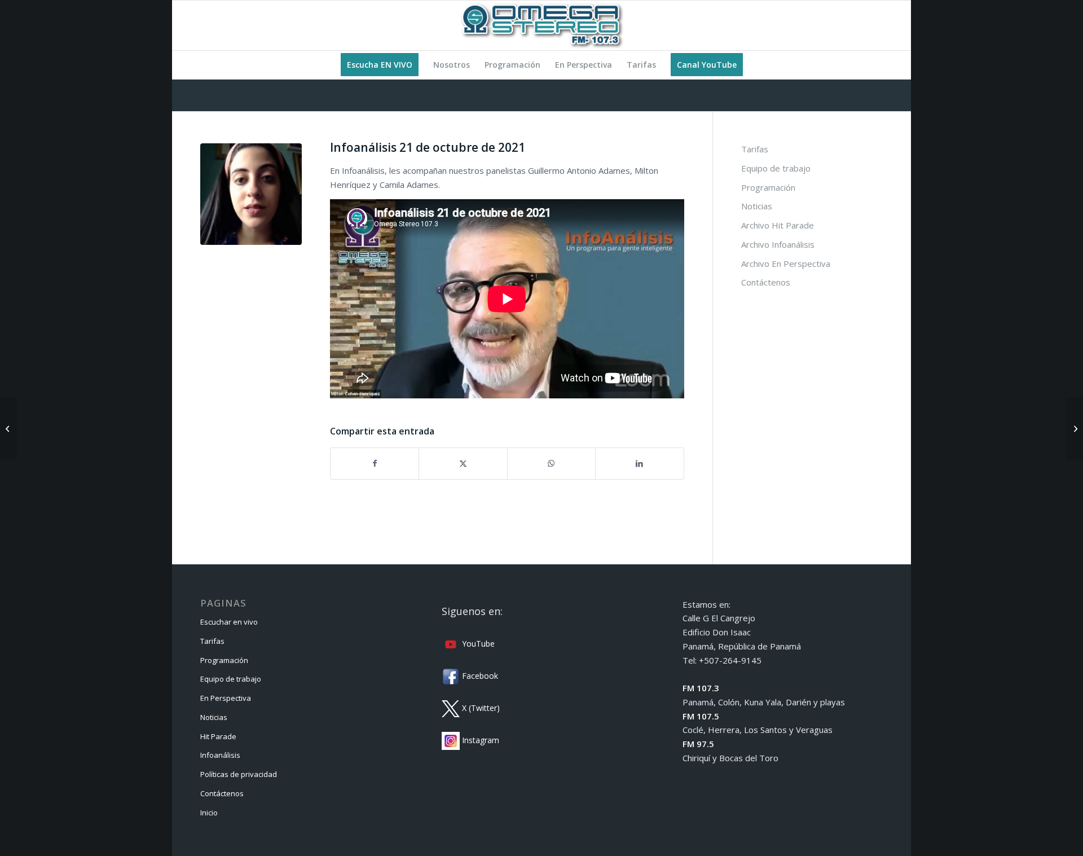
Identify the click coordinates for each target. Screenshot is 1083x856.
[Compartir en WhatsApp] (551, 463)
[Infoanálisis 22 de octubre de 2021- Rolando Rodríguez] (1074, 428)
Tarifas (754, 149)
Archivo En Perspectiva (785, 263)
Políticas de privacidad (238, 774)
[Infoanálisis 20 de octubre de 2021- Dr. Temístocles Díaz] (8, 428)
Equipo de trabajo (776, 168)
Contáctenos (765, 282)
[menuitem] (379, 65)
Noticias (756, 206)
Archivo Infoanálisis (778, 244)
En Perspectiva (225, 698)
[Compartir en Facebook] (375, 463)
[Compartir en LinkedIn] (639, 463)
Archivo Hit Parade (777, 225)
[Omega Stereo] (541, 25)
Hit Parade (218, 736)
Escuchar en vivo (229, 622)
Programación (768, 187)
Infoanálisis (220, 755)
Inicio (209, 812)
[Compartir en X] (463, 463)
